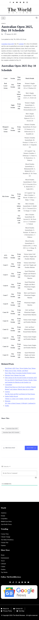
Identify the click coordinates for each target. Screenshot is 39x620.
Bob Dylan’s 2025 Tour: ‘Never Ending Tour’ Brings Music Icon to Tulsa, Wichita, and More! (20, 369)
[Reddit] (24, 2)
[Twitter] (14, 2)
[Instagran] (27, 2)
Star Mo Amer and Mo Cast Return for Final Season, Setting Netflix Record (20, 395)
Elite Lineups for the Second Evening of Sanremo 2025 (21, 377)
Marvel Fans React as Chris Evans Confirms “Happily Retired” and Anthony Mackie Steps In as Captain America (20, 389)
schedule (21, 44)
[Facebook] (11, 2)
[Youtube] (17, 2)
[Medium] (21, 2)
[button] (36, 18)
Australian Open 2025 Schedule (11, 432)
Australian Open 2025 (7, 44)
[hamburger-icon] (3, 18)
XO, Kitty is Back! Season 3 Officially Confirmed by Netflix (20, 404)
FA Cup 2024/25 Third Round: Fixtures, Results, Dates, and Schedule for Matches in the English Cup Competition (21, 382)
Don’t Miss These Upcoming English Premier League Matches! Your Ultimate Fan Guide (20, 374)
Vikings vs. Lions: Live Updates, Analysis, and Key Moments (20, 400)
